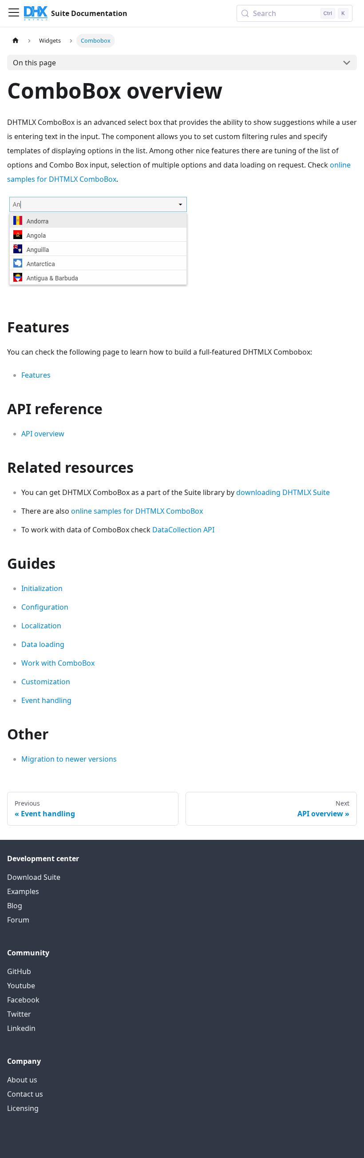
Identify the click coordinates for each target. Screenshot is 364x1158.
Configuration (44, 607)
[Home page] (15, 41)
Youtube (21, 985)
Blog (14, 905)
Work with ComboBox (58, 663)
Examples (23, 891)
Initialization (42, 588)
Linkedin (21, 1028)
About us (22, 1080)
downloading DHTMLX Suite (283, 492)
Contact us (25, 1094)
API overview (42, 434)
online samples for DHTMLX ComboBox (137, 511)
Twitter (19, 1014)
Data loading (42, 644)
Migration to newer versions (69, 759)
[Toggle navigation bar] (13, 13)
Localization (41, 626)
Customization (45, 682)
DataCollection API (183, 530)
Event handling (46, 700)
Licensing (23, 1108)
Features (36, 375)
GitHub (19, 971)
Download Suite (33, 877)
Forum (18, 920)
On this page (34, 63)
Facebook (23, 1000)
